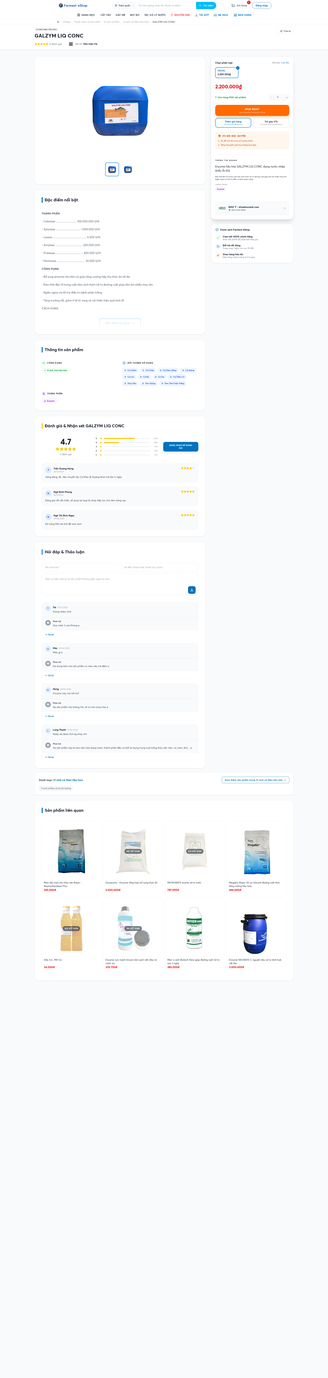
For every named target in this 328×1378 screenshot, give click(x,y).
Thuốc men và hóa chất (87, 21)
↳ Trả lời (49, 634)
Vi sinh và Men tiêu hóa (136, 21)
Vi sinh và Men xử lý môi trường (56, 788)
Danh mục (88, 15)
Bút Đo (134, 15)
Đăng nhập (262, 5)
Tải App (204, 15)
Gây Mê (120, 15)
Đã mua (223, 15)
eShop (66, 21)
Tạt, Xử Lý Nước (155, 15)
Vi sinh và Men (111, 21)
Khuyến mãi (182, 15)
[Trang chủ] (58, 21)
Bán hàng (245, 15)
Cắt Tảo (106, 15)
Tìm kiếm (208, 5)
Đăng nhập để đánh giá (180, 446)
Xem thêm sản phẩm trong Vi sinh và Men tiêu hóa (254, 780)
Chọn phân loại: (224, 62)
